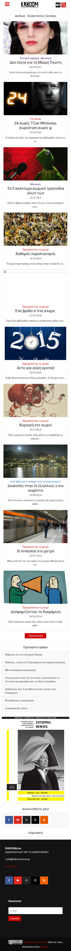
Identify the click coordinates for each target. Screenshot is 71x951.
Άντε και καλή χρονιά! (35, 367)
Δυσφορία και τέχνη (16, 708)
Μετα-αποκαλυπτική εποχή (20, 670)
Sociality (44, 946)
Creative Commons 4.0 (35, 942)
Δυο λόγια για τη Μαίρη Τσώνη (35, 62)
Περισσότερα (35, 635)
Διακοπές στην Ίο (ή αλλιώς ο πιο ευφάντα (36, 488)
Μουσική (46, 58)
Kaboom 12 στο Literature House (23, 654)
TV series (35, 118)
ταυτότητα (11, 866)
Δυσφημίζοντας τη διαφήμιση (35, 611)
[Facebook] (9, 820)
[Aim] (44, 820)
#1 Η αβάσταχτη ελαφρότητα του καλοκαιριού (35, 481)
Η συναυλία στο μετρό (35, 551)
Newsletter (15, 901)
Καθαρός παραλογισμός (35, 253)
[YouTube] (18, 820)
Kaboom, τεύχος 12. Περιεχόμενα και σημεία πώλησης (35, 662)
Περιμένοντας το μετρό (35, 249)
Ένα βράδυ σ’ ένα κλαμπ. (35, 310)
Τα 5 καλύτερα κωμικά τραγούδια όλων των (35, 190)
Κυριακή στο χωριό (35, 425)
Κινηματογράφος (29, 58)
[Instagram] (35, 820)
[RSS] (44, 880)
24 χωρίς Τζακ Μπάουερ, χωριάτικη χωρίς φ (35, 125)
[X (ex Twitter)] (27, 820)
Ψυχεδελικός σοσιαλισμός (19, 700)
